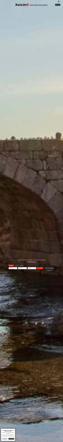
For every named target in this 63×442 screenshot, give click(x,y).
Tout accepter (11, 438)
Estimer (21, 265)
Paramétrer (5, 438)
